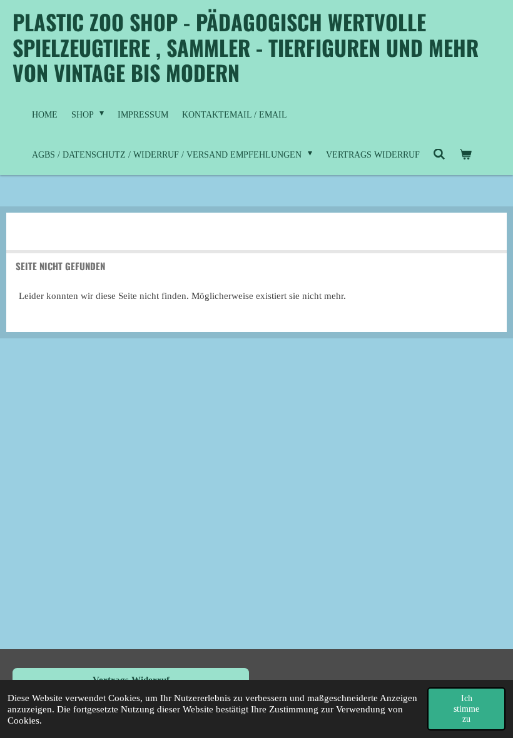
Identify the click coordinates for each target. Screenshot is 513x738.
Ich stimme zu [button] (466, 708)
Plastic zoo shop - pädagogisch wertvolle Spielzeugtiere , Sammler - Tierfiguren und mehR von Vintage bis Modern (246, 47)
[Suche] (440, 155)
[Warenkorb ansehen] (465, 155)
